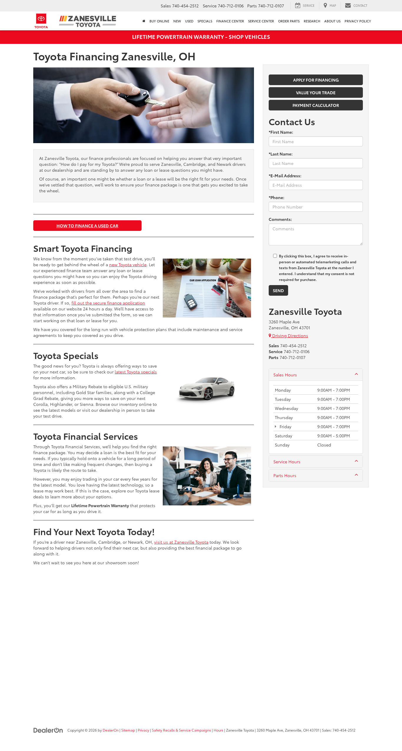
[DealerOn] (48, 730)
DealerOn (111, 729)
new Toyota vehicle (128, 264)
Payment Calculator (316, 105)
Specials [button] (204, 21)
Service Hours (286, 461)
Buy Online (159, 21)
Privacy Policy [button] (358, 21)
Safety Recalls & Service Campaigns (181, 729)
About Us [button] (332, 21)
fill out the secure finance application (108, 303)
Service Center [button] (261, 21)
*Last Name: (281, 154)
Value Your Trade (315, 92)
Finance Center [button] (230, 21)
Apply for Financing (316, 80)
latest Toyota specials (136, 372)
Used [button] (189, 21)
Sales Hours (285, 375)
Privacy (143, 729)
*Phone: (276, 197)
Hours (218, 729)
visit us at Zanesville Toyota (181, 542)
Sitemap (128, 729)
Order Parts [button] (289, 21)
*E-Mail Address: (285, 175)
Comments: (280, 219)
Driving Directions (289, 335)
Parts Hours (284, 475)
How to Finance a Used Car (87, 226)
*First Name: (281, 132)
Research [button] (312, 21)
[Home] (143, 20)
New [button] (177, 21)
